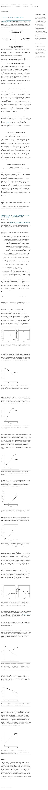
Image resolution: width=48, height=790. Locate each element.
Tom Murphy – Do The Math (40, 57)
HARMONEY (26, 776)
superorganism (14, 208)
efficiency (21, 776)
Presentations (18, 6)
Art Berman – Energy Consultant (40, 56)
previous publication (26, 614)
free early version (19, 223)
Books (7, 4)
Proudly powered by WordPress (6, 787)
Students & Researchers (23, 4)
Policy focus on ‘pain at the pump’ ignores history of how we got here (40, 23)
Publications (13, 4)
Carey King (18, 206)
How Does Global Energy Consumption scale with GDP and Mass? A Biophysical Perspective (40, 27)
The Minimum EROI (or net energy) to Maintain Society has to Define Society (40, 19)
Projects (31, 4)
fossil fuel (28, 206)
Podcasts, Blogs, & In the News (7, 6)
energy (25, 206)
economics (22, 206)
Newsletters (26, 6)
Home (2, 4)
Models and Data (34, 6)
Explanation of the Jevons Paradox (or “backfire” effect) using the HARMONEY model (15, 216)
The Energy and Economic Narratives (12, 17)
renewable (9, 208)
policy (6, 208)
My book (8, 122)
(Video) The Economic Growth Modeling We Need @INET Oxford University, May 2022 (41, 33)
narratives (3, 208)
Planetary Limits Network (39, 49)
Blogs (11, 206)
